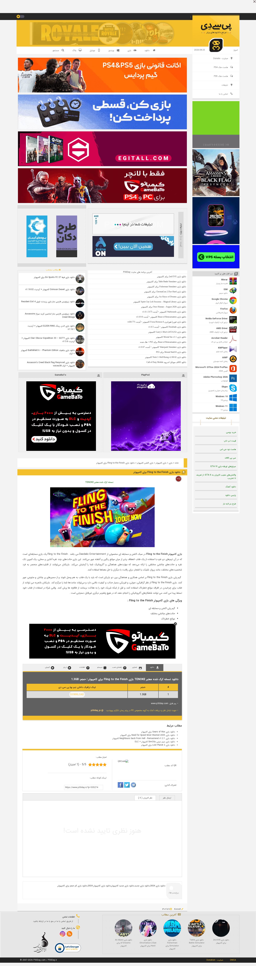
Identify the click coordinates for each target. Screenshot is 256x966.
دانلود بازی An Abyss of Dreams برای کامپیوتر (123, 943)
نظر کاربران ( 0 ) (145, 797)
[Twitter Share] (127, 785)
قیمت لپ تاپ (230, 441)
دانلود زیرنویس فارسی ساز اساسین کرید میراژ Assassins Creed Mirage (50, 315)
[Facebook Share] (120, 785)
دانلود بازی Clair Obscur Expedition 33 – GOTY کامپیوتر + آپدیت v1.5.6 (48, 339)
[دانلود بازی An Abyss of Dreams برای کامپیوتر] (123, 928)
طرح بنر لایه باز (229, 503)
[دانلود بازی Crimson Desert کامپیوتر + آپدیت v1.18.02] (80, 291)
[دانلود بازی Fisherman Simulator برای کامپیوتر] (172, 928)
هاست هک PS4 (221, 67)
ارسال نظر (167, 797)
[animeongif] (133, 256)
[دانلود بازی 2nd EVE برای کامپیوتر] (221, 928)
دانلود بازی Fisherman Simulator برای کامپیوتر (172, 944)
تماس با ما (223, 94)
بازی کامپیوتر (161, 463)
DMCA (233, 960)
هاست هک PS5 (221, 76)
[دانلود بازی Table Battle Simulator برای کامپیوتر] (196, 928)
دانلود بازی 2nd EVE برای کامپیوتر (221, 941)
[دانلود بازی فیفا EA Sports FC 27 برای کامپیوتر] (80, 278)
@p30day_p (97, 710)
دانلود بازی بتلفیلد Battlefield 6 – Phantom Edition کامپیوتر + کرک (48, 352)
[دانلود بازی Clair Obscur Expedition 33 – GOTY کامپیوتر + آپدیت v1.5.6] (80, 339)
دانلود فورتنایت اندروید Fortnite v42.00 (76, 34)
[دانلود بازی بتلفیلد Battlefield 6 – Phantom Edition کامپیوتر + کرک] (80, 351)
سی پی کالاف (230, 458)
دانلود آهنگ (231, 486)
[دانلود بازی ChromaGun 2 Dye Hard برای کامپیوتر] (148, 928)
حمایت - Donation (215, 960)
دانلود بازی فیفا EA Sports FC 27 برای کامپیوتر (54, 277)
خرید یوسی (231, 432)
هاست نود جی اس (228, 449)
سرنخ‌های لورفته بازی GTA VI (223, 466)
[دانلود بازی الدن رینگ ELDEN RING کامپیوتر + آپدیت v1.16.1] (80, 327)
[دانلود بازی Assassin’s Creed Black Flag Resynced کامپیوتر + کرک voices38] (80, 364)
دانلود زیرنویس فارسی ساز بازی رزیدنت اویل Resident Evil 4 (48, 301)
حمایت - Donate (220, 58)
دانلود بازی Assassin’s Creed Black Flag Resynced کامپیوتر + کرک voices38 (51, 364)
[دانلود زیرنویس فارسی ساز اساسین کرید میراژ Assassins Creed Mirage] (80, 315)
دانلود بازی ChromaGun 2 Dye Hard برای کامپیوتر (147, 943)
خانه (177, 463)
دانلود (147, 50)
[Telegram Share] (133, 785)
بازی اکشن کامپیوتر (145, 463)
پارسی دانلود (230, 495)
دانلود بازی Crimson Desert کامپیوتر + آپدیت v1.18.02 (50, 289)
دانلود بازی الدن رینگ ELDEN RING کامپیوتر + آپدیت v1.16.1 (51, 327)
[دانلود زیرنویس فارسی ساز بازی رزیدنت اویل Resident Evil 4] (80, 303)
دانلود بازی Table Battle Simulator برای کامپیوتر (196, 943)
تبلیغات (225, 85)
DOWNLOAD (77, 694)
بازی (170, 463)
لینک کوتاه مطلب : (98, 778)
